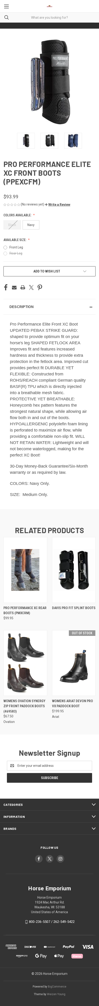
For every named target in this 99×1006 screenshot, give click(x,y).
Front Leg (16, 247)
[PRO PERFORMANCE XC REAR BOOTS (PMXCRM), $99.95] (25, 570)
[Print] (22, 287)
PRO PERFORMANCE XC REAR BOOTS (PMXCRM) (25, 610)
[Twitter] (31, 287)
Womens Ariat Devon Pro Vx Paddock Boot (72, 703)
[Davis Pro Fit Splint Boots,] (74, 570)
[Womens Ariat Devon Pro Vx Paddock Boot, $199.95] (74, 663)
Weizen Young (56, 994)
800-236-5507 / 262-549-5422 (52, 922)
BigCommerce (57, 986)
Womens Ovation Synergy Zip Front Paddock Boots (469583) (24, 706)
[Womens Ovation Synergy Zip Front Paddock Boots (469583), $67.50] (25, 663)
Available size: (15, 240)
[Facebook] (5, 287)
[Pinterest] (40, 287)
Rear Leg (15, 253)
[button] (57, 204)
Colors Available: (17, 215)
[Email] (14, 287)
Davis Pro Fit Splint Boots (74, 608)
